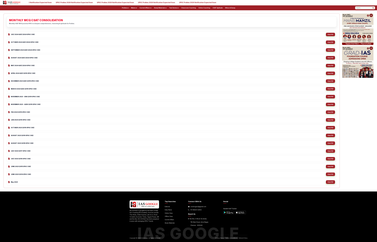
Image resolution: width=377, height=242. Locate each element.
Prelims (124, 8)
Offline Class (169, 216)
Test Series (173, 8)
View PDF (330, 34)
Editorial (167, 206)
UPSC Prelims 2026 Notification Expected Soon (66, 2)
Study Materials (159, 8)
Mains (133, 8)
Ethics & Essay (230, 8)
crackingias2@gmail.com (198, 206)
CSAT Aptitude (218, 8)
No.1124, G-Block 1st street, (198, 219)
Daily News (168, 210)
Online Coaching (204, 8)
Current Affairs (145, 8)
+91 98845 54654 (196, 210)
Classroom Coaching (188, 8)
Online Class (169, 213)
